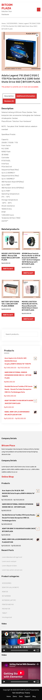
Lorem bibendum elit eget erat (12, 557)
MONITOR (5, 592)
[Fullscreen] (38, 650)
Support (27, 696)
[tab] (9, 96)
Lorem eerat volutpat (9, 561)
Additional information (26, 96)
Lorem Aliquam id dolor (9, 566)
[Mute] (35, 650)
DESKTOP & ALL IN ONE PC (10, 587)
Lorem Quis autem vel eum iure (12, 570)
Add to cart (8, 269)
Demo (15, 696)
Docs (21, 696)
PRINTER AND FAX (8, 604)
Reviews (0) (9, 101)
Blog (34, 696)
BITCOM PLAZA (7, 6)
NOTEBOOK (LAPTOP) (9, 600)
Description (9, 96)
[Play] (4, 650)
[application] (21, 641)
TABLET (4, 613)
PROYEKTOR (6, 609)
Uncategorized (7, 617)
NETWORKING (6, 596)
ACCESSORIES (6, 583)
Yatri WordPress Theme (21, 693)
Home (9, 696)
